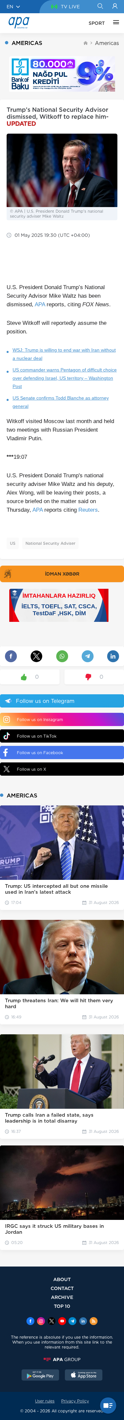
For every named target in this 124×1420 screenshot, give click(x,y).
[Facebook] (30, 1321)
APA (40, 304)
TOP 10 (62, 1306)
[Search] (100, 6)
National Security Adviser (50, 543)
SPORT (97, 23)
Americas (107, 43)
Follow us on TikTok (37, 736)
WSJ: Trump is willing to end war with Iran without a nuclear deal (64, 354)
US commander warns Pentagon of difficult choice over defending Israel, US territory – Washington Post (65, 378)
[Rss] (94, 1321)
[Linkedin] (83, 1321)
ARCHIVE (62, 1297)
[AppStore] (84, 1375)
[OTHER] (114, 23)
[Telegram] (72, 1321)
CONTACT (62, 1288)
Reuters (88, 510)
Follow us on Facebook (40, 752)
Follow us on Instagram (40, 719)
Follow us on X (31, 769)
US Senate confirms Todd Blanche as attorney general (61, 402)
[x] (52, 1321)
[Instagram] (41, 1321)
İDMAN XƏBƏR (62, 574)
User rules (45, 1400)
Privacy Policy (75, 1400)
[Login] (114, 6)
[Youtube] (62, 1321)
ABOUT (62, 1279)
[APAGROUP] (62, 1359)
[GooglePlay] (40, 1375)
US (13, 543)
